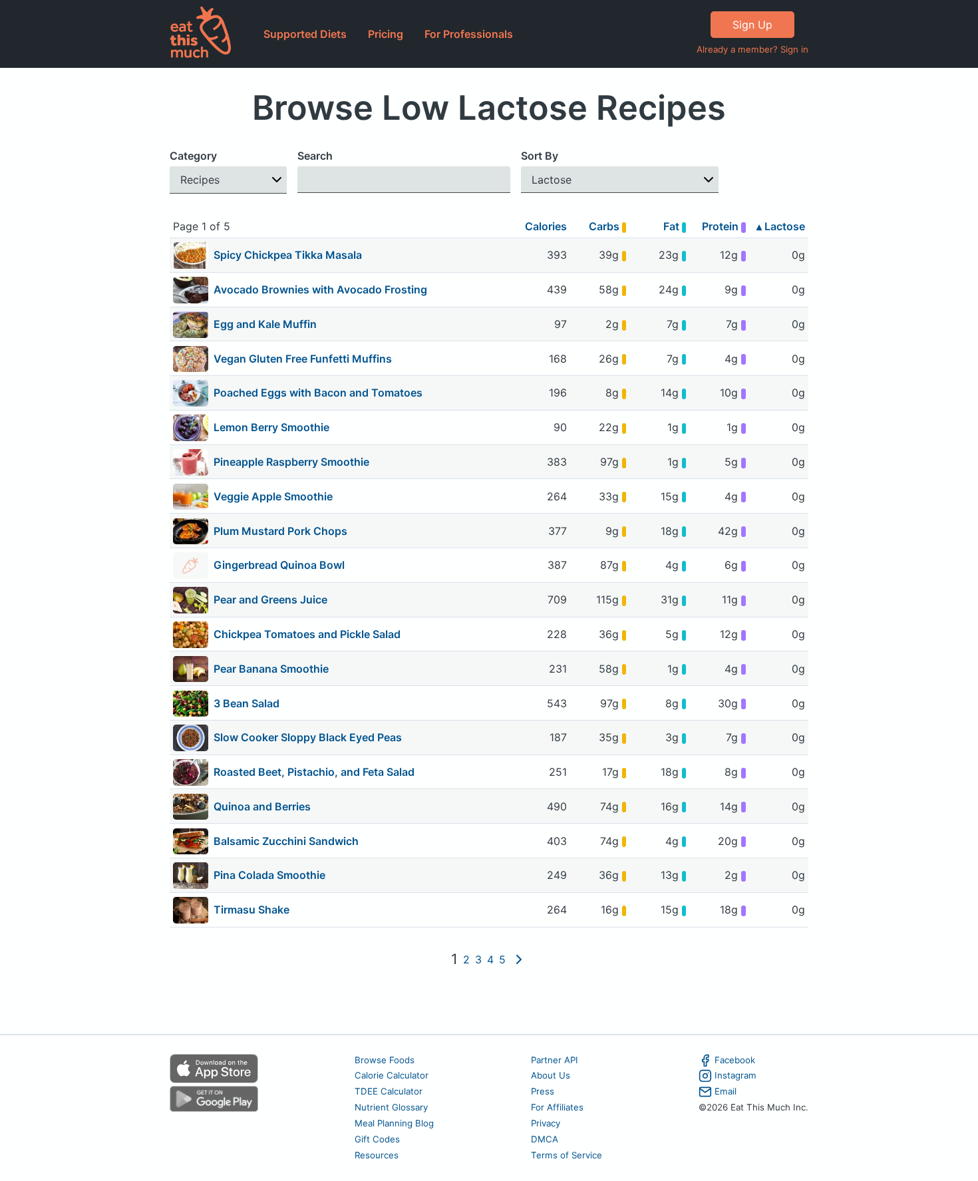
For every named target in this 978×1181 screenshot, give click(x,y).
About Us (550, 1075)
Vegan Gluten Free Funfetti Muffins (303, 358)
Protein (721, 226)
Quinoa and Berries (262, 806)
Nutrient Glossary (391, 1107)
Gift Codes (377, 1139)
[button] (228, 180)
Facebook (735, 1060)
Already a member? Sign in (752, 49)
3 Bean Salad (246, 703)
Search (315, 155)
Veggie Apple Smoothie (273, 496)
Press (542, 1091)
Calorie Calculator (391, 1075)
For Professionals (468, 34)
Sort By (539, 155)
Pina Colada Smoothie (269, 875)
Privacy (545, 1123)
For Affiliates (557, 1107)
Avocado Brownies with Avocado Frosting (320, 289)
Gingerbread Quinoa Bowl (279, 565)
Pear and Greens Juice (270, 599)
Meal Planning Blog (394, 1123)
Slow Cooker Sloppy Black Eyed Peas (308, 737)
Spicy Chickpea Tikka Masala (288, 254)
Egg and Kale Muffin (265, 324)
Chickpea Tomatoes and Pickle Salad (307, 634)
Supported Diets (305, 34)
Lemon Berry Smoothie (271, 427)
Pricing (385, 34)
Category (193, 155)
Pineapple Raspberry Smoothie (291, 461)
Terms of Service (566, 1155)
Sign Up (752, 24)
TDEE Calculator (388, 1091)
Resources (377, 1155)
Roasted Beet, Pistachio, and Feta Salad (314, 771)
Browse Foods (384, 1060)
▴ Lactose (780, 226)
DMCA (544, 1139)
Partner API (554, 1060)
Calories (546, 226)
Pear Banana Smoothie (271, 668)
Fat (672, 226)
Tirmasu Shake (251, 909)
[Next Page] (519, 959)
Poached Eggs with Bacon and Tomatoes (318, 392)
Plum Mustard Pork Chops (280, 531)
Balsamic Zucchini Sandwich (286, 841)
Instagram (735, 1075)
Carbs (605, 226)
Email (725, 1091)
